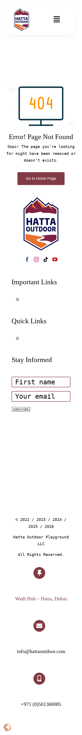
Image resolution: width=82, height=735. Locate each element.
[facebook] (27, 259)
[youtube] (54, 259)
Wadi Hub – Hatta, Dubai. (41, 598)
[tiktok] (45, 259)
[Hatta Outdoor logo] (21, 8)
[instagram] (36, 259)
